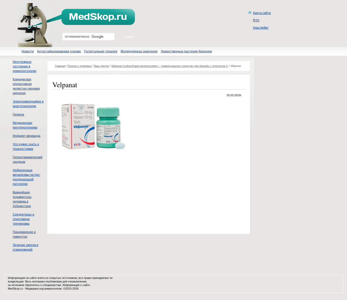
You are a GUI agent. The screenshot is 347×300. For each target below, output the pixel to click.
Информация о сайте (76, 285)
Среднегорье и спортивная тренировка (23, 219)
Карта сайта (262, 13)
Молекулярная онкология (139, 51)
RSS (256, 20)
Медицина (31, 288)
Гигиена (18, 114)
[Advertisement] (95, 191)
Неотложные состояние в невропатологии (24, 66)
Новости (28, 51)
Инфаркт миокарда (26, 136)
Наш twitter (261, 28)
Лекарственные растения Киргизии (186, 51)
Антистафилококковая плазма (59, 51)
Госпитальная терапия (100, 51)
